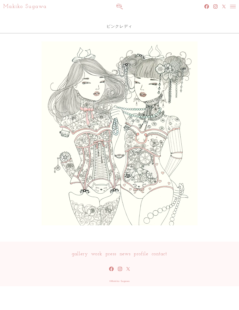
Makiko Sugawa (25, 6)
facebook (206, 6)
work (96, 254)
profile (141, 254)
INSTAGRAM (215, 6)
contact (159, 254)
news (125, 254)
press (111, 254)
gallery (80, 254)
